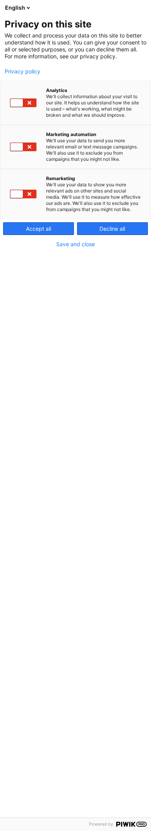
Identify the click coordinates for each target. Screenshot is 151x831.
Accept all (38, 228)
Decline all (112, 228)
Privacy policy (22, 71)
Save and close (75, 244)
